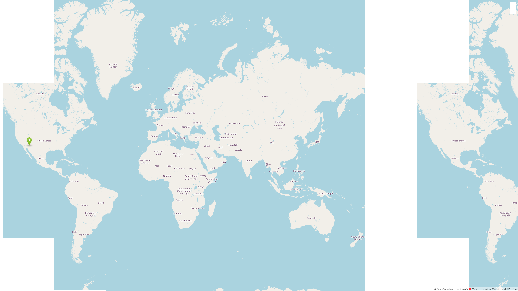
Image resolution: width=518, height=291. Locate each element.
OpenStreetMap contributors (452, 289)
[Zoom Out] (513, 11)
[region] (259, 145)
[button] (29, 141)
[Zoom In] (513, 5)
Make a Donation (481, 289)
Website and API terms (504, 289)
